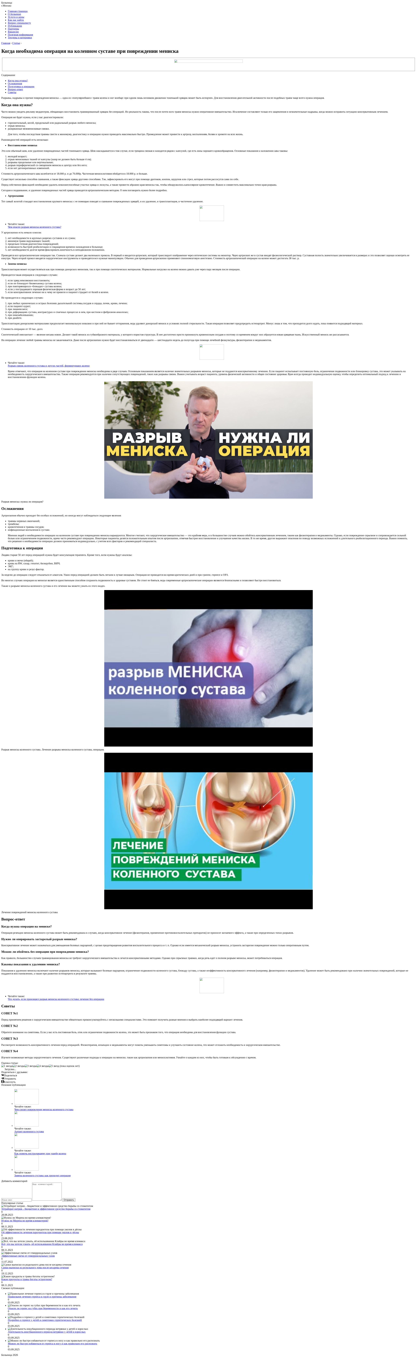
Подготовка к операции (21, 86)
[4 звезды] (43, 1066)
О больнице (14, 14)
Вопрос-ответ (15, 89)
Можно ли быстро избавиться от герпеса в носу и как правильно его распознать (52, 1343)
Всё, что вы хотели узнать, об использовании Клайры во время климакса (42, 1244)
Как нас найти (16, 20)
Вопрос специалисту (19, 23)
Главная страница (18, 11)
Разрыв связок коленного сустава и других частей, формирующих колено (49, 365)
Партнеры (13, 28)
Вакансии (13, 31)
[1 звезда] (7, 1066)
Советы (12, 92)
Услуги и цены (16, 17)
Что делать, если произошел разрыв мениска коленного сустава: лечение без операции (56, 999)
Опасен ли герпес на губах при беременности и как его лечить (43, 1308)
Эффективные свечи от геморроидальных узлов (28, 1255)
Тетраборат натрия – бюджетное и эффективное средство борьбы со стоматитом (45, 1209)
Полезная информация (20, 34)
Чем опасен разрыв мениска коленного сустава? (34, 227)
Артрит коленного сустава (29, 1131)
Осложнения (15, 83)
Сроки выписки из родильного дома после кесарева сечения (35, 1267)
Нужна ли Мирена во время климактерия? (24, 1220)
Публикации (15, 25)
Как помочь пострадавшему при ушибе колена (40, 1153)
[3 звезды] (31, 1066)
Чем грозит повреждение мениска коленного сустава (43, 1109)
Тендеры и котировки (20, 37)
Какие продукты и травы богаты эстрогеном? (26, 1279)
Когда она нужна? (18, 80)
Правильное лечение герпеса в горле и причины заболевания (42, 1296)
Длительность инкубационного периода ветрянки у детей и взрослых (47, 1331)
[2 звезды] (19, 1066)
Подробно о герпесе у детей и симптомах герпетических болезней (45, 1320)
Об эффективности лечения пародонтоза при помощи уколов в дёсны (40, 1232)
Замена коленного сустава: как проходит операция (42, 1175)
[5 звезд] (54, 1066)
